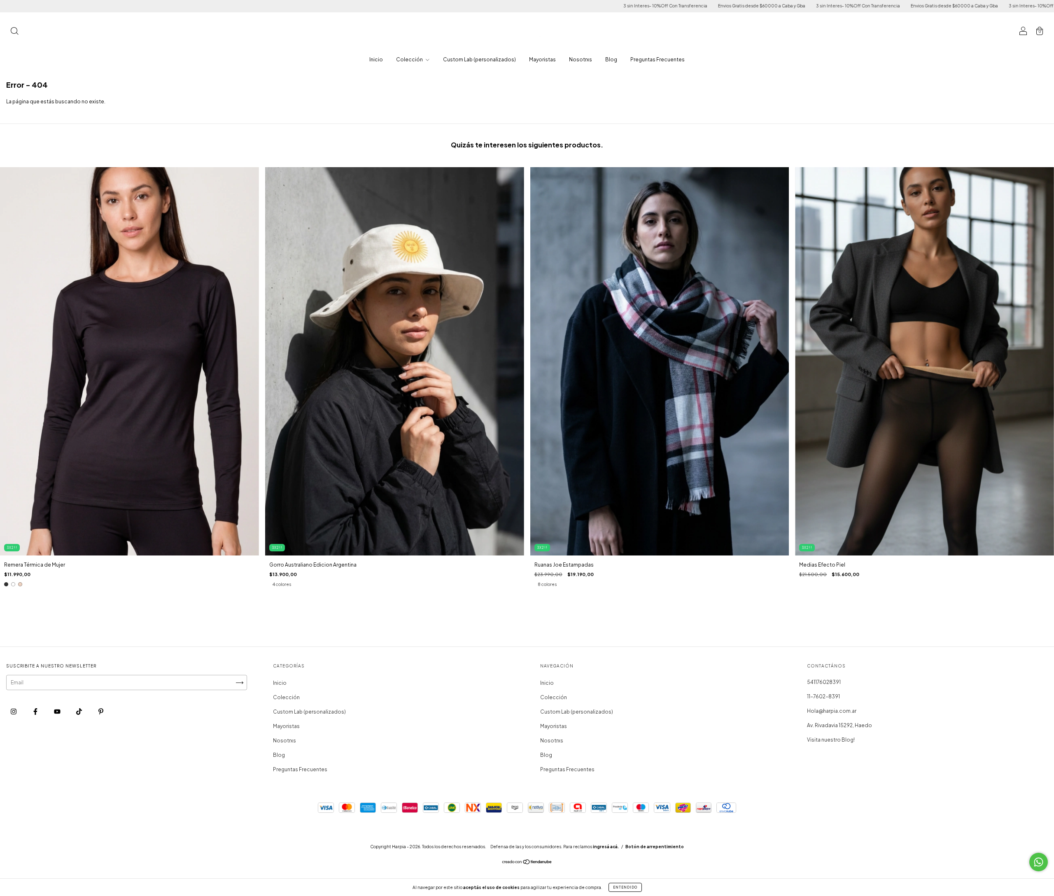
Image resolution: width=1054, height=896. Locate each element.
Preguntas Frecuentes (657, 59)
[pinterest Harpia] (100, 712)
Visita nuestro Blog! (831, 740)
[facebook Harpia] (36, 712)
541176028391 (824, 682)
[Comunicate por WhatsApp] (1038, 862)
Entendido (625, 887)
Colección (410, 59)
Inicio (376, 59)
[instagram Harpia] (14, 712)
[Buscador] (14, 32)
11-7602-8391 (823, 696)
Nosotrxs (580, 59)
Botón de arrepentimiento (654, 846)
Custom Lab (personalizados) (479, 59)
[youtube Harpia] (57, 712)
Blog (611, 59)
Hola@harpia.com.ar (831, 711)
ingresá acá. (606, 846)
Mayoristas (542, 59)
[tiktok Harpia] (79, 712)
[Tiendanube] (527, 863)
